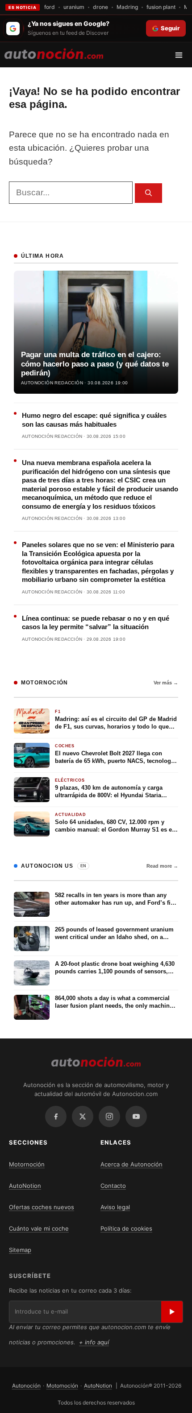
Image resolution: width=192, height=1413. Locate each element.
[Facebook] (56, 1116)
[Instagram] (109, 1116)
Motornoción (27, 1164)
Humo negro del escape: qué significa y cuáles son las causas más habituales (94, 420)
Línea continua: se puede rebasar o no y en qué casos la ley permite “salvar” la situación (95, 622)
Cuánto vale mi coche (39, 1228)
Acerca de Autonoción (131, 1164)
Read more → (162, 866)
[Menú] (182, 55)
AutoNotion (25, 1185)
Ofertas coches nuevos (41, 1207)
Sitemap (20, 1249)
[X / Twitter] (82, 1116)
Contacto (113, 1185)
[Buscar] (148, 193)
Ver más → (166, 682)
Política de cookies (126, 1228)
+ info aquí (94, 1342)
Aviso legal (115, 1207)
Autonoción (26, 1385)
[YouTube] (136, 1116)
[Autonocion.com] (53, 53)
